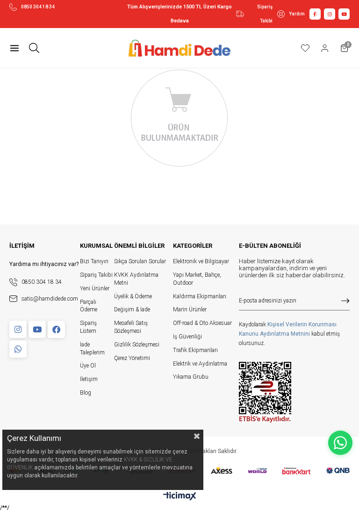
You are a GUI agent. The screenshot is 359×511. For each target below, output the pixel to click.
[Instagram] (18, 329)
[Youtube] (37, 329)
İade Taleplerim (92, 348)
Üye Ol (88, 365)
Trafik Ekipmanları (195, 350)
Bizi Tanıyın (94, 261)
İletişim (89, 379)
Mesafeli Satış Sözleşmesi (131, 327)
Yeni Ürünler (94, 288)
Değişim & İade (132, 309)
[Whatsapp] (18, 349)
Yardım (297, 13)
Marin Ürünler (190, 309)
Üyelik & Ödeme (133, 296)
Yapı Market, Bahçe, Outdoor (197, 279)
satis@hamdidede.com (50, 298)
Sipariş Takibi (265, 13)
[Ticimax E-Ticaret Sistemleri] (179, 497)
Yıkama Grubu (190, 377)
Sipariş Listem (88, 327)
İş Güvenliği (187, 336)
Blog (85, 392)
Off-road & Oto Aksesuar (202, 323)
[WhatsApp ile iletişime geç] (340, 443)
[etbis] (265, 392)
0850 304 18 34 (38, 6)
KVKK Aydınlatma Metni (136, 279)
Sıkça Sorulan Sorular (140, 261)
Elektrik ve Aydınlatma (200, 363)
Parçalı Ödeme (88, 306)
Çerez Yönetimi (132, 358)
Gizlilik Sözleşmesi (136, 344)
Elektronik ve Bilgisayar (201, 261)
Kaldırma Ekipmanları (199, 296)
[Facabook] (56, 329)
